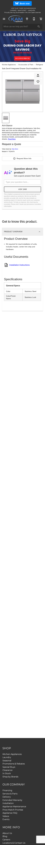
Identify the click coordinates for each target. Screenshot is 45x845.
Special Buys (8, 767)
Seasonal (6, 760)
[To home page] (15, 18)
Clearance (7, 770)
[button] (4, 19)
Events (5, 819)
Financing (7, 790)
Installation (8, 803)
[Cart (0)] (41, 19)
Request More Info (24, 158)
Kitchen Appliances (9, 65)
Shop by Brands (10, 777)
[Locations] (27, 19)
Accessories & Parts (25, 65)
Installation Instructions (19, 265)
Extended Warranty (12, 800)
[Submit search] (39, 26)
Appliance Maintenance (14, 806)
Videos (5, 816)
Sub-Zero (15, 149)
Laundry (6, 757)
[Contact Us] (34, 19)
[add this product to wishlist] (38, 82)
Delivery (6, 797)
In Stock (6, 773)
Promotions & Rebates (13, 764)
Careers (6, 839)
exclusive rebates (22, 58)
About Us (7, 833)
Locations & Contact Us (13, 843)
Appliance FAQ (9, 813)
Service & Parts (9, 794)
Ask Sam (22, 189)
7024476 (11, 151)
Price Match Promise (12, 810)
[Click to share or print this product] (38, 75)
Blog (4, 836)
